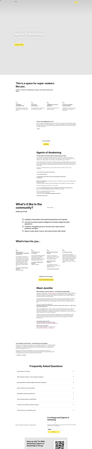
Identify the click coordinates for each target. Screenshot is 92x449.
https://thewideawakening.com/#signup (45, 327)
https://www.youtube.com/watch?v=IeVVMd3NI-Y (47, 323)
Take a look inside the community (46, 279)
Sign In (76, 2)
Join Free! (46, 144)
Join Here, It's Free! (19, 44)
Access (54, 431)
